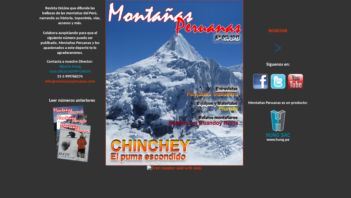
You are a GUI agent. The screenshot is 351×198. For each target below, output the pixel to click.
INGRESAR (277, 31)
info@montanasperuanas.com (70, 81)
